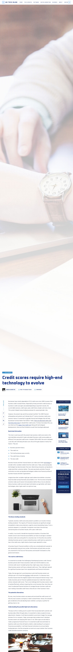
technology (47, 462)
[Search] (69, 2)
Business (54, 2)
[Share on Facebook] (3, 416)
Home (21, 2)
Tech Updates (28, 2)
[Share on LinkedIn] (3, 420)
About (60, 2)
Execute (62, 486)
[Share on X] (3, 413)
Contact (66, 2)
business (27, 575)
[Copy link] (3, 424)
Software (36, 2)
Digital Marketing (46, 2)
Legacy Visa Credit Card (24, 425)
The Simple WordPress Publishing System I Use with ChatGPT (63, 428)
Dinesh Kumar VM (10, 389)
